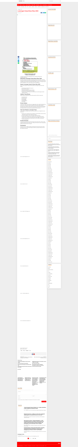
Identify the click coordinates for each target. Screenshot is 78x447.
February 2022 (50, 233)
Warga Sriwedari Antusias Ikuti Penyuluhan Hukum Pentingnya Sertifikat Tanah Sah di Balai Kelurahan (54, 156)
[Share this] (41, 12)
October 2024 (50, 190)
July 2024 (49, 194)
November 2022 (50, 221)
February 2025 (50, 184)
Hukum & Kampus (50, 269)
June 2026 (49, 164)
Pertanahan (49, 280)
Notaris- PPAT (50, 276)
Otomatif (49, 279)
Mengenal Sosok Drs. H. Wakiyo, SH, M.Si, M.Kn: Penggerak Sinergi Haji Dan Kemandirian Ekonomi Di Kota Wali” (28, 379)
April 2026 (49, 167)
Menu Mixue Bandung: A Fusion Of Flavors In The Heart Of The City (40, 357)
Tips (48, 284)
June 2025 (49, 180)
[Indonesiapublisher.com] (18, 443)
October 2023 (50, 206)
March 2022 (49, 232)
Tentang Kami (29, 445)
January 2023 (50, 218)
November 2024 (50, 188)
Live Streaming (50, 273)
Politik (49, 281)
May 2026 (49, 165)
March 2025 (49, 183)
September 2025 (50, 176)
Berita (49, 268)
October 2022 (50, 222)
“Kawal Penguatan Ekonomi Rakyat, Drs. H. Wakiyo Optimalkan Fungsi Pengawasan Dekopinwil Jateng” (21, 379)
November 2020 (50, 253)
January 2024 (50, 202)
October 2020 (50, 255)
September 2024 (50, 191)
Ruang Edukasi (50, 283)
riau (30, 350)
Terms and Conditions (41, 445)
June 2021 (49, 244)
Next (35, 438)
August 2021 (50, 241)
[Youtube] (34, 354)
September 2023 (50, 207)
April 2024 (49, 198)
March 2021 (49, 248)
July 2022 (49, 226)
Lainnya (49, 272)
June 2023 (49, 211)
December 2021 (50, 236)
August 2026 (50, 161)
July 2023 (49, 210)
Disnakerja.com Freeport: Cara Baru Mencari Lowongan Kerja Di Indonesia (26, 357)
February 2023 (50, 217)
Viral (48, 287)
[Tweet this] (42, 12)
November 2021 (50, 237)
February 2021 (50, 249)
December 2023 (50, 203)
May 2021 (49, 245)
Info (24, 409)
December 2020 (50, 252)
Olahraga (49, 277)
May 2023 (49, 213)
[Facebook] (32, 354)
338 (33, 438)
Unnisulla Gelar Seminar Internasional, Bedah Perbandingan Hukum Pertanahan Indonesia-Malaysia (53, 147)
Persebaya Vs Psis (21, 434)
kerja (24, 350)
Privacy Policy (34, 445)
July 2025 (49, 179)
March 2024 (49, 199)
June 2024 (49, 195)
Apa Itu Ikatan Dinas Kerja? (35, 363)
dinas (21, 350)
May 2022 (49, 229)
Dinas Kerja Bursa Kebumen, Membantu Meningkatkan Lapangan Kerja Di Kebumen (38, 365)
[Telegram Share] (44, 12)
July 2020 (49, 259)
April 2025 (49, 182)
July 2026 (49, 163)
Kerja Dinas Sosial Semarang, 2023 (36, 366)
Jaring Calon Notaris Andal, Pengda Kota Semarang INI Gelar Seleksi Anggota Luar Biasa (53, 150)
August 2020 (50, 257)
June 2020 (49, 260)
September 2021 (50, 240)
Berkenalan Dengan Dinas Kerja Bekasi (23, 363)
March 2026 (49, 168)
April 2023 (49, 214)
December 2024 (50, 187)
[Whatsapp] (45, 12)
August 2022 (50, 225)
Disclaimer (37, 445)
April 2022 (49, 230)
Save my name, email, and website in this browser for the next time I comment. (29, 399)
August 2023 (50, 209)
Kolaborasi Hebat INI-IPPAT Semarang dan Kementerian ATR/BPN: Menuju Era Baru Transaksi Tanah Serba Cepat (54, 153)
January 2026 (50, 171)
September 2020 (50, 256)
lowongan (27, 350)
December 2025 (50, 172)
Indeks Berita (25, 445)
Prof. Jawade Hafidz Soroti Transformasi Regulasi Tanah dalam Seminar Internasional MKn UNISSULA (54, 145)
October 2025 (50, 175)
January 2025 (50, 186)
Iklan (45, 445)
